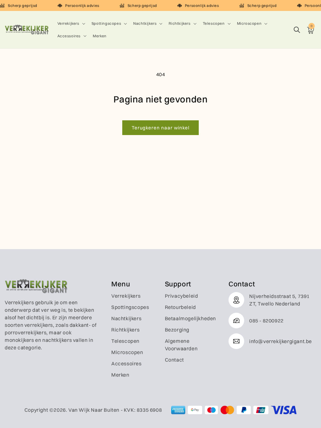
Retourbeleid (180, 307)
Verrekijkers (68, 23)
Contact (174, 360)
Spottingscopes (106, 23)
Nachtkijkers (144, 23)
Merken (120, 375)
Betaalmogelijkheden (190, 318)
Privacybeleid (181, 296)
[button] (71, 23)
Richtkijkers (179, 23)
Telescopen (214, 23)
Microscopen (249, 23)
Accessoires (69, 36)
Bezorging (177, 329)
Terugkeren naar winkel (160, 128)
